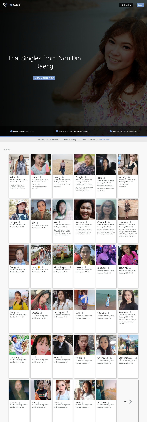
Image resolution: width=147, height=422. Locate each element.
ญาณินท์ (101, 267)
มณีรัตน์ (123, 267)
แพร (99, 177)
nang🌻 (36, 267)
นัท (33, 222)
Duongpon (59, 312)
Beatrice (123, 312)
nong (13, 312)
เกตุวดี (35, 313)
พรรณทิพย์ (102, 358)
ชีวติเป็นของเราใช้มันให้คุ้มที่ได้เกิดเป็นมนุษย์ (84, 184)
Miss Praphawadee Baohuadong (61, 267)
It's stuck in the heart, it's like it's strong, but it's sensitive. (106, 233)
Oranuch (102, 222)
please (13, 402)
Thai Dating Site (42, 140)
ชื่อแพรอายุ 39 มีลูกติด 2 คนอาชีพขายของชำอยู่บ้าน (106, 185)
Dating (73, 140)
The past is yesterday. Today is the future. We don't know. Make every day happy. (84, 188)
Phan (56, 357)
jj (32, 357)
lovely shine (57, 186)
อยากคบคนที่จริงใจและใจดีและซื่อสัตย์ (105, 190)
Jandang (15, 357)
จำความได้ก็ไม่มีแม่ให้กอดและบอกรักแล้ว (106, 229)
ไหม (78, 313)
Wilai (12, 177)
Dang (13, 267)
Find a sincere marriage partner (128, 319)
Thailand (65, 140)
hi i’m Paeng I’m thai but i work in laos (63, 184)
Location (83, 140)
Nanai (35, 177)
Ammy (123, 177)
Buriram (92, 140)
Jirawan (123, 222)
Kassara (80, 222)
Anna (56, 402)
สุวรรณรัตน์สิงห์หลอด (126, 358)
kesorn (79, 267)
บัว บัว (79, 358)
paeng (57, 177)
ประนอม (101, 313)
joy (55, 222)
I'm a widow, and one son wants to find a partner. (83, 233)
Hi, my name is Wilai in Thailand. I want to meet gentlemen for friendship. (17, 186)
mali (78, 402)
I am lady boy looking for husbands (39, 187)
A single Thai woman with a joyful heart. (128, 229)
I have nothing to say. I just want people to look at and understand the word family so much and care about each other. (62, 232)
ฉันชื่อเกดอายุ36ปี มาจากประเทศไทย (84, 229)
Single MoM (122, 186)
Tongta (79, 177)
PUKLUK (101, 402)
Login (140, 5)
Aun (34, 402)
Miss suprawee (124, 184)
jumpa (13, 222)
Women (55, 140)
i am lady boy (36, 184)
